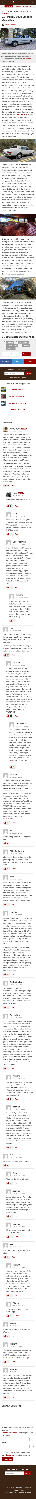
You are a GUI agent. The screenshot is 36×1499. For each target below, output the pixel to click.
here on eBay (22, 115)
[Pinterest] (18, 1481)
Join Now (8, 6)
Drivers (26, 345)
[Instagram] (22, 1481)
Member (24, 428)
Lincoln (10, 342)
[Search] (33, 2)
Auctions (19, 1487)
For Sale (26, 11)
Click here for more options (18, 377)
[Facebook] (9, 1481)
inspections (28, 58)
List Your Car (27, 6)
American (10, 348)
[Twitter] (14, 1481)
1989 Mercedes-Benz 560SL (18, 396)
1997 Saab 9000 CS (15, 389)
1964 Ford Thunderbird (17, 403)
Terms (21, 1490)
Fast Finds (27, 1487)
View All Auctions (18, 409)
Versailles (23, 342)
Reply (14, 486)
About (6, 1487)
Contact (12, 1487)
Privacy (15, 1490)
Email (32, 1446)
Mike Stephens (10, 25)
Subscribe (10, 1455)
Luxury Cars (12, 345)
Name (4, 1442)
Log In (17, 6)
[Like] (5, 486)
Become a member (9, 1433)
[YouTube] (27, 1481)
